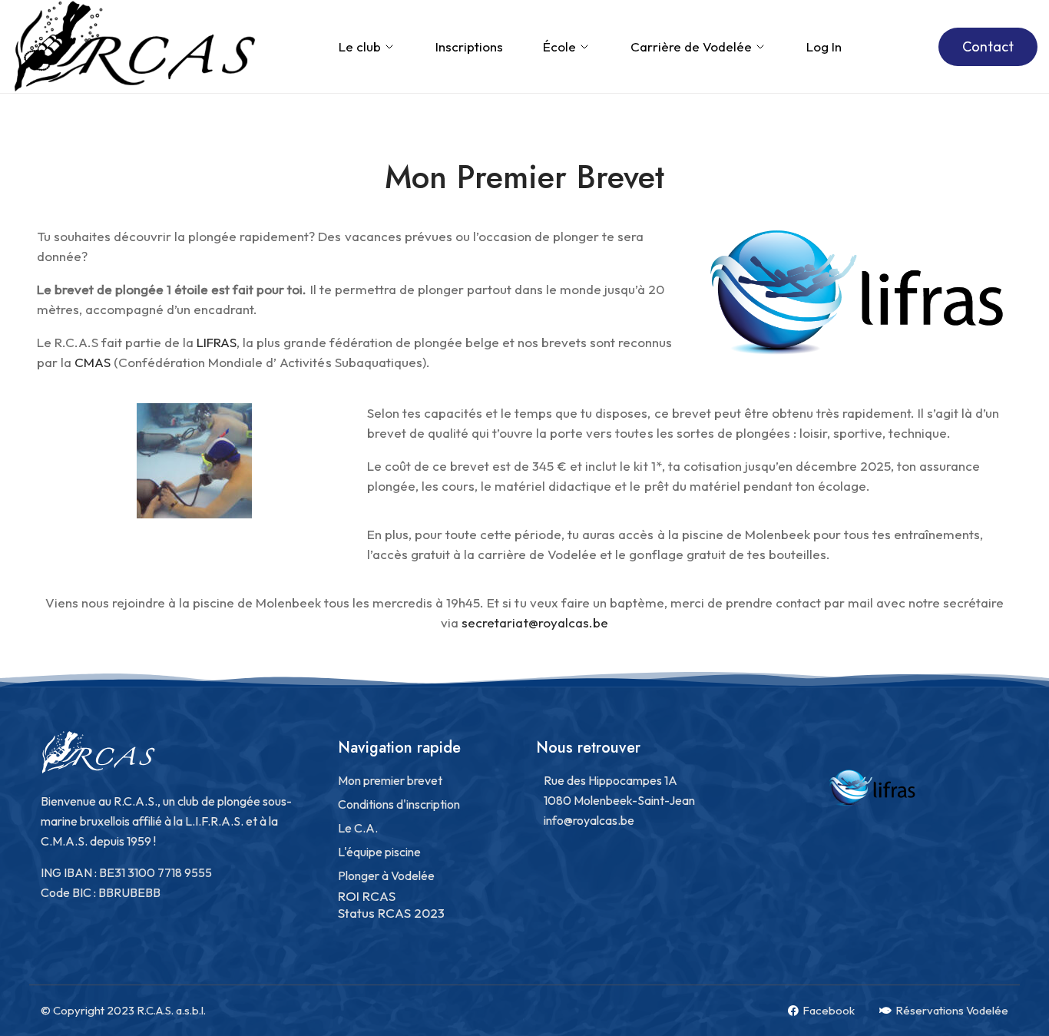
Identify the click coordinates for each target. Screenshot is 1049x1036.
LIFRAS (217, 342)
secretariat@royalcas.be (534, 622)
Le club (360, 46)
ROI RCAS (366, 896)
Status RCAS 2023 (391, 913)
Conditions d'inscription (399, 804)
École (559, 46)
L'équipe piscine (379, 851)
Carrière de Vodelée (691, 46)
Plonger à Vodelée (386, 875)
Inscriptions (469, 46)
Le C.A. (358, 828)
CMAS (92, 362)
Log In (824, 46)
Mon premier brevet (390, 780)
